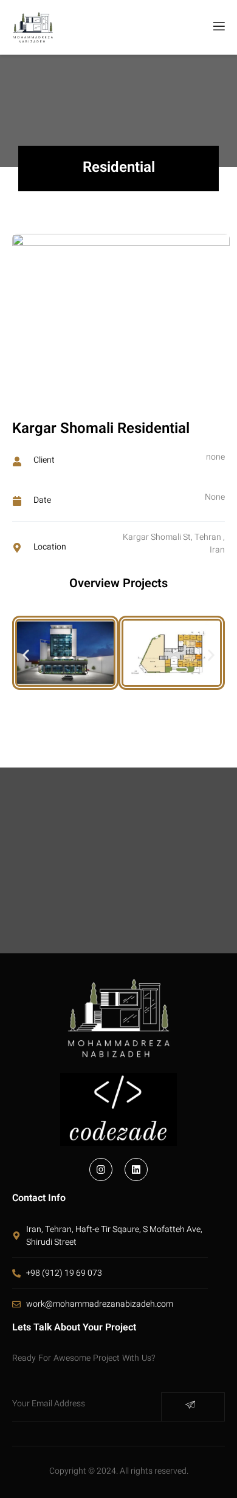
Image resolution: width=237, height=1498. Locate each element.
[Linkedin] (136, 1169)
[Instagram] (100, 1169)
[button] (25, 655)
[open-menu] (218, 27)
